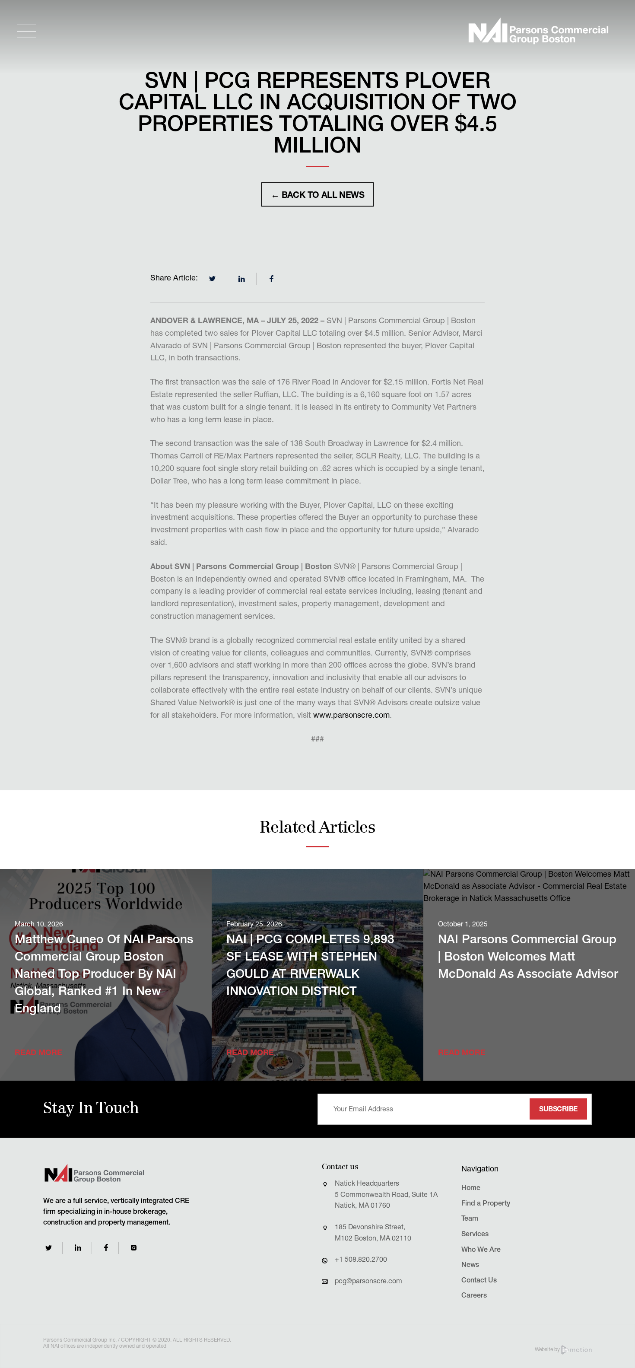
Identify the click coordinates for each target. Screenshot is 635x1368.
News (470, 1265)
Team (469, 1219)
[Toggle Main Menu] (26, 31)
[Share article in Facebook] (271, 279)
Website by (548, 1349)
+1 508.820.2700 (361, 1260)
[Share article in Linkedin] (242, 279)
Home (470, 1188)
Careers (474, 1296)
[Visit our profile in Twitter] (48, 1247)
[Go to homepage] (538, 31)
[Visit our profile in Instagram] (134, 1247)
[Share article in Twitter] (212, 279)
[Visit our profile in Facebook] (106, 1247)
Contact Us (479, 1281)
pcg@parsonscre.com (368, 1282)
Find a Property (485, 1204)
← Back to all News (317, 196)
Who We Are (481, 1250)
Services (475, 1234)
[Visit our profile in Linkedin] (78, 1247)
